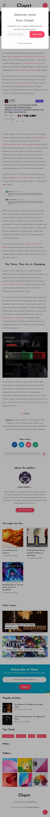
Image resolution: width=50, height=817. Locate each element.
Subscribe (37, 34)
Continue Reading (25, 43)
